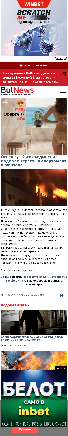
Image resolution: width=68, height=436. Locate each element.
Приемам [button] (25, 429)
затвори (61, 368)
